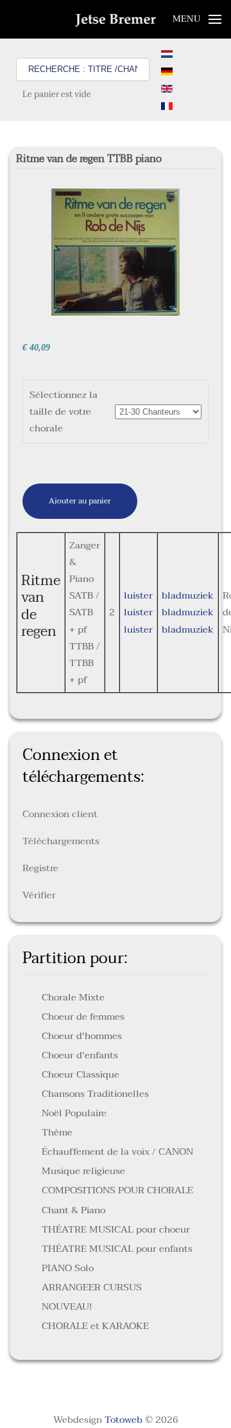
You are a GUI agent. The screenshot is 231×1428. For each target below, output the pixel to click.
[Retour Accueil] (116, 19)
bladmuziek (188, 595)
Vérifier (39, 895)
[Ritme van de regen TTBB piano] (115, 251)
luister (138, 595)
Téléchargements (60, 841)
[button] (197, 19)
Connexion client (60, 814)
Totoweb (123, 1419)
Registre (40, 868)
